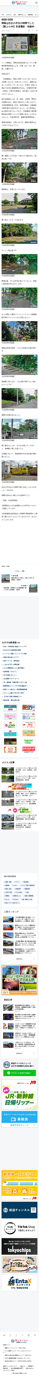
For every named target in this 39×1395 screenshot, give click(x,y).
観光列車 (26, 882)
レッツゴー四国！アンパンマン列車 (15, 653)
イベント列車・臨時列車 (28, 885)
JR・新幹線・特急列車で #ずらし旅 (15, 682)
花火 (15, 14)
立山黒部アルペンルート (11, 678)
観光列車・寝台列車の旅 (11, 700)
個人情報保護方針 (16, 1368)
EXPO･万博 (9, 892)
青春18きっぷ (22, 14)
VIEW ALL (19, 959)
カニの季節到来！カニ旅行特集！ (14, 668)
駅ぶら (10, 19)
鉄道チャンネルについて (10, 1366)
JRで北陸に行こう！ (10, 675)
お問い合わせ (29, 1368)
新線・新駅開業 (29, 895)
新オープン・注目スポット (12, 902)
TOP (2, 14)
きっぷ (7, 899)
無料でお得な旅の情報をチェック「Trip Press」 (18, 1355)
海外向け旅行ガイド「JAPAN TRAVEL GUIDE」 (18, 1361)
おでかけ (8, 14)
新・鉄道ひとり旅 (27, 899)
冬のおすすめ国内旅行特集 (12, 650)
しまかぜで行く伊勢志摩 (11, 664)
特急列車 (18, 888)
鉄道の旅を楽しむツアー (11, 657)
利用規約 (30, 1366)
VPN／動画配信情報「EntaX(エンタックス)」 (18, 1358)
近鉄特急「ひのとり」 (10, 671)
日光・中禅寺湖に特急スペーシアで (15, 646)
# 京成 (7, 566)
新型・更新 (8, 882)
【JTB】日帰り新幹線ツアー (12, 696)
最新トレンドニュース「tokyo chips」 (16, 1348)
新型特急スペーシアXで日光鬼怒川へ (15, 686)
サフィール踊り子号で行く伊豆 (13, 693)
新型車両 (30, 14)
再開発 (7, 895)
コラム (4, 19)
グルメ (15, 885)
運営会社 (5, 1368)
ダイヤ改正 (19, 892)
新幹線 (7, 885)
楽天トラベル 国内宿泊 (11, 661)
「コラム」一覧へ (19, 571)
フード (17, 882)
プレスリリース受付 (8, 1370)
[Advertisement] (19, 543)
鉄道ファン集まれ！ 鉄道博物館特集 (15, 689)
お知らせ (22, 1366)
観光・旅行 (8, 888)
